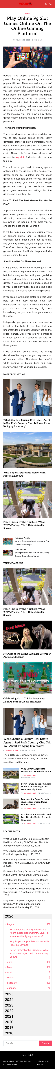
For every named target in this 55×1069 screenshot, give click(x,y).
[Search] (51, 4)
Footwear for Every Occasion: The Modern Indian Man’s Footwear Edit (36, 802)
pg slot (20, 157)
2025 (9, 994)
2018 (9, 1033)
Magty (40, 1064)
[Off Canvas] (4, 4)
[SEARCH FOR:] (20, 1044)
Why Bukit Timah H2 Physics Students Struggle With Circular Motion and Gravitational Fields (24, 904)
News (27, 14)
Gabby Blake (12, 750)
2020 (9, 1022)
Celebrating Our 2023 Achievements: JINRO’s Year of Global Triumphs (24, 700)
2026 (9, 916)
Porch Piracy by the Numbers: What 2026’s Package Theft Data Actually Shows (24, 525)
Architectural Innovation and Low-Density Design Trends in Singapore (36, 817)
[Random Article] (46, 4)
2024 (9, 1000)
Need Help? (27, 1055)
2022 (9, 1011)
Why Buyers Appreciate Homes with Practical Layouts (36, 770)
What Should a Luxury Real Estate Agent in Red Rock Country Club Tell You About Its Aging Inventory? (27, 423)
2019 (9, 1027)
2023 (9, 1005)
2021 (9, 1016)
